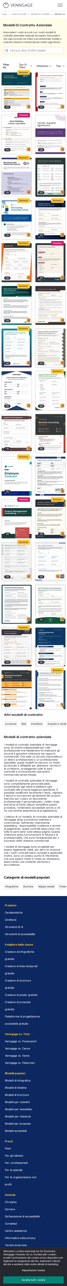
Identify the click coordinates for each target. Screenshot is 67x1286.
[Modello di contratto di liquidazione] (17, 433)
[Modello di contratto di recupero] (17, 262)
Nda (24, 723)
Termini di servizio (16, 1245)
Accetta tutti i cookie (33, 1279)
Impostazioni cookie (33, 1270)
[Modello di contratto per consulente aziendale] (17, 689)
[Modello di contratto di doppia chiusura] (17, 647)
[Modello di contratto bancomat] (50, 689)
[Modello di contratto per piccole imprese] (17, 92)
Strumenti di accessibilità (20, 934)
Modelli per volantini (17, 1102)
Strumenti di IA (14, 927)
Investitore (36, 723)
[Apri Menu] (60, 5)
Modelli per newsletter (18, 1109)
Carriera (10, 1209)
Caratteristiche (14, 912)
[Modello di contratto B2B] (17, 220)
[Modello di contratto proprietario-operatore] (50, 177)
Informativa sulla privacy (20, 1238)
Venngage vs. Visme (17, 1055)
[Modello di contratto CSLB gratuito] (50, 348)
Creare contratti (19, 14)
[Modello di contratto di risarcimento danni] (17, 604)
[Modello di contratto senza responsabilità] (50, 561)
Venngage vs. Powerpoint (20, 1041)
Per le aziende (13, 1170)
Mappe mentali (46, 886)
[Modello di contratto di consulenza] (50, 647)
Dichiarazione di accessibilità (22, 1216)
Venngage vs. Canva (17, 1048)
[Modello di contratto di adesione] (17, 177)
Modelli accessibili (16, 1130)
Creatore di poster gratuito (21, 995)
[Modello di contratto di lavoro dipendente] (17, 476)
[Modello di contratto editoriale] (17, 134)
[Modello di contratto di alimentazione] (50, 390)
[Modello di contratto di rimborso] (50, 220)
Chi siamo (11, 1202)
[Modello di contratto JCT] (17, 305)
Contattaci (11, 1223)
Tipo (58, 66)
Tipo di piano (23, 66)
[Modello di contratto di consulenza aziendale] (50, 433)
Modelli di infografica (17, 1080)
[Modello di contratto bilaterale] (17, 561)
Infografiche (11, 886)
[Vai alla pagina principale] (18, 5)
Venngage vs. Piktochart (20, 1062)
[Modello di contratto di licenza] (50, 92)
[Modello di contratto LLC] (50, 519)
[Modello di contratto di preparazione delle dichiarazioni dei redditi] (17, 348)
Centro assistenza (16, 1230)
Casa (4, 14)
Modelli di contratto (40, 14)
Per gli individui (14, 1155)
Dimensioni (42, 66)
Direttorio (10, 919)
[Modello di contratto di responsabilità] (50, 476)
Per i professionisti (16, 1162)
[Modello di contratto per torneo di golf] (50, 604)
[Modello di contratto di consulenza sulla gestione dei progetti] (17, 519)
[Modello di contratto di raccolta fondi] (17, 390)
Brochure (28, 886)
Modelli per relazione (18, 1116)
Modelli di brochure (17, 1094)
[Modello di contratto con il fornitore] (50, 134)
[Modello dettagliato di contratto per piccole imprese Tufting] (50, 262)
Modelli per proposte (18, 1123)
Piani (8, 1148)
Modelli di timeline (16, 1087)
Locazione (10, 723)
